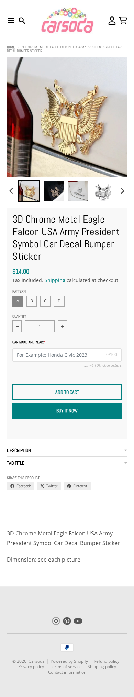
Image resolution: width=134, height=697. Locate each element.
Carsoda (37, 661)
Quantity (19, 316)
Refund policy (106, 661)
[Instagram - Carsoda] (56, 621)
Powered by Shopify (69, 661)
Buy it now (67, 411)
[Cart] (123, 20)
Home (11, 47)
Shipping (55, 280)
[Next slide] (122, 191)
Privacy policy (31, 667)
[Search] (22, 20)
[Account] (112, 20)
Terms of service (66, 667)
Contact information (67, 672)
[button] (29, 191)
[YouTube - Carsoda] (78, 621)
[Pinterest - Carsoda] (67, 621)
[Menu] (11, 20)
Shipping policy (102, 667)
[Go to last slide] (11, 191)
